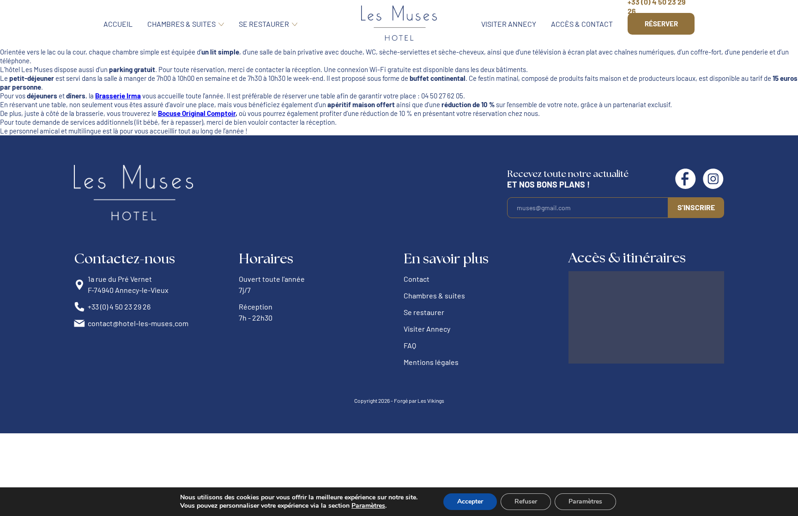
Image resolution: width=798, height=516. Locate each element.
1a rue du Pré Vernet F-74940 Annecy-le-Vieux (128, 284)
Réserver (661, 23)
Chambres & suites (181, 23)
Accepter (470, 501)
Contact (416, 278)
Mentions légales (431, 362)
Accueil (118, 23)
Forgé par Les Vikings (419, 400)
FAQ (410, 345)
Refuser (525, 501)
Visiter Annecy (508, 23)
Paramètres (368, 506)
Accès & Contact (582, 23)
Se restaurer (264, 23)
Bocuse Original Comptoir (197, 113)
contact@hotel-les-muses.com (138, 323)
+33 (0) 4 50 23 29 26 (119, 306)
